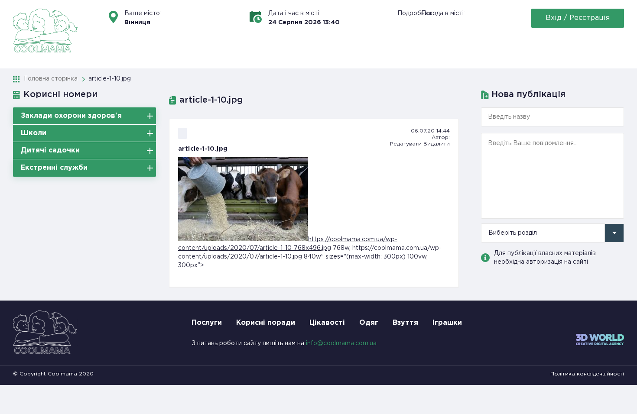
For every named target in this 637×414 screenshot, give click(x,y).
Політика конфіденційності (587, 374)
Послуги (207, 323)
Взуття (405, 323)
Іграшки (447, 323)
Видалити (436, 144)
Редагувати (406, 144)
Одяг (368, 323)
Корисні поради (265, 323)
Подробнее (414, 13)
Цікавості (327, 323)
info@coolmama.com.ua (341, 343)
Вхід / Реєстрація (578, 18)
